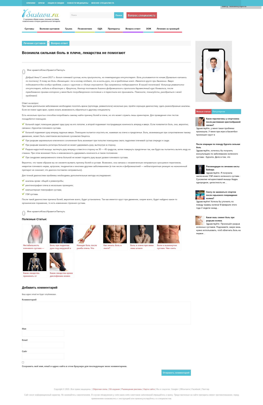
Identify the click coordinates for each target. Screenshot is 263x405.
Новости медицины (77, 3)
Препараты (114, 28)
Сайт (24, 351)
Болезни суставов (50, 28)
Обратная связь (100, 389)
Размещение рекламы (131, 389)
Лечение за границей (168, 28)
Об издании (114, 389)
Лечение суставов (34, 43)
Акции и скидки (56, 3)
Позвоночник (85, 28)
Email (25, 340)
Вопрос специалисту (142, 15)
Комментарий (29, 299)
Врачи (41, 3)
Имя (24, 329)
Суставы (29, 28)
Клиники (30, 3)
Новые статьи (203, 111)
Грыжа (68, 28)
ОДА (100, 28)
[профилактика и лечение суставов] (41, 22)
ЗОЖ (148, 28)
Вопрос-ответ (133, 28)
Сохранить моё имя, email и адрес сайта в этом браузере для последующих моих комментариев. (74, 366)
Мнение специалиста (102, 3)
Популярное (218, 111)
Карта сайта (149, 389)
